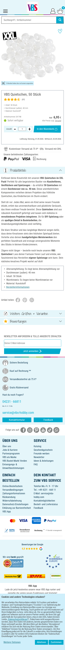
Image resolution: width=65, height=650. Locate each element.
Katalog (37, 446)
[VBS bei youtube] (43, 430)
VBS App (6, 511)
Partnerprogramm (11, 453)
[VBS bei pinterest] (36, 430)
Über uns (6, 446)
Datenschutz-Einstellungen (15, 504)
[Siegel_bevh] (13, 563)
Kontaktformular (17, 419)
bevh (13, 557)
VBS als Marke (9, 457)
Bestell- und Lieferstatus (46, 504)
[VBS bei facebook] (23, 430)
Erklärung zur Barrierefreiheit (16, 507)
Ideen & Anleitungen (44, 460)
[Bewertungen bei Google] (32, 547)
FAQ (36, 464)
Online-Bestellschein (12, 486)
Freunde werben (41, 453)
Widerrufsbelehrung (12, 500)
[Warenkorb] (60, 11)
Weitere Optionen (12, 642)
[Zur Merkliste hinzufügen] (60, 31)
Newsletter (39, 457)
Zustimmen (56, 642)
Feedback (48, 419)
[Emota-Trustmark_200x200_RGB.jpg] (53, 561)
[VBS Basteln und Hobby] (32, 7)
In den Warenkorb (45, 128)
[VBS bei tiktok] (50, 430)
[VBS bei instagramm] (30, 430)
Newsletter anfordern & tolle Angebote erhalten (32, 336)
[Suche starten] (60, 20)
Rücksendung (8, 497)
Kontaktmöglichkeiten (44, 500)
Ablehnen (41, 642)
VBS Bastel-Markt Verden (14, 460)
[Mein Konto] (53, 11)
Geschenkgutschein (43, 449)
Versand (58, 120)
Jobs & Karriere (10, 449)
